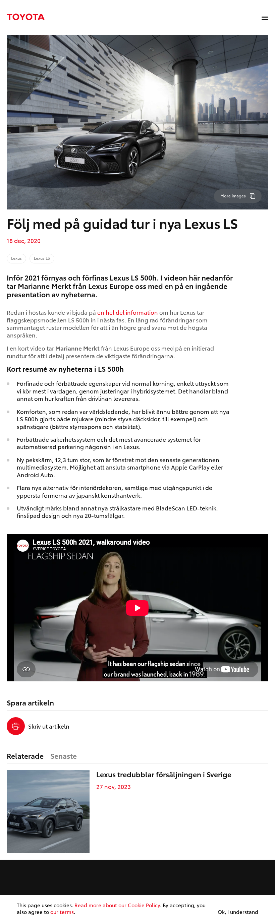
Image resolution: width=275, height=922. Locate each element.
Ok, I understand (238, 912)
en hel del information (127, 312)
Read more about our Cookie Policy (117, 905)
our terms (62, 911)
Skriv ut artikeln (48, 726)
